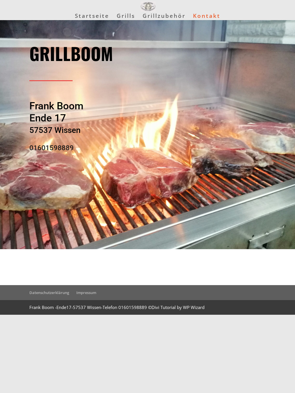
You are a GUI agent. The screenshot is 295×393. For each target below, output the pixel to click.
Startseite (92, 17)
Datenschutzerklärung (49, 292)
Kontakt (206, 17)
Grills (126, 17)
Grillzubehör (164, 17)
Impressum (86, 292)
